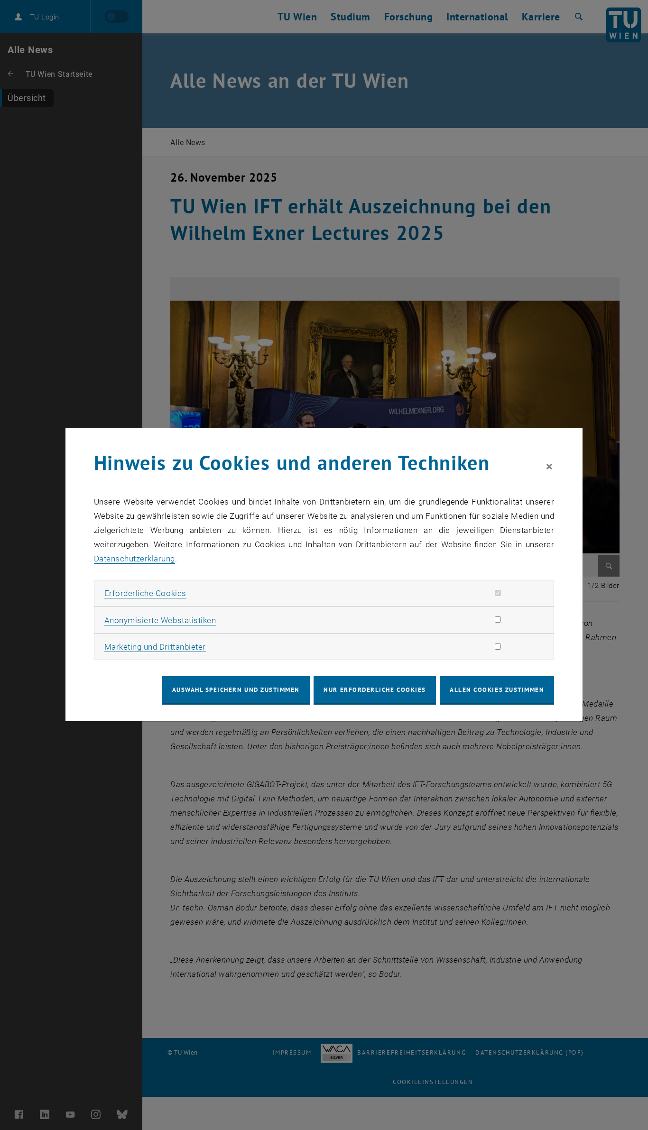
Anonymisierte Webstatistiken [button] (160, 620)
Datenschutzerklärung (134, 558)
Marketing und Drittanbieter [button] (155, 647)
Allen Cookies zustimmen (497, 690)
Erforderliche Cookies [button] (145, 593)
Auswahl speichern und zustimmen (236, 690)
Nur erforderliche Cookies (375, 690)
